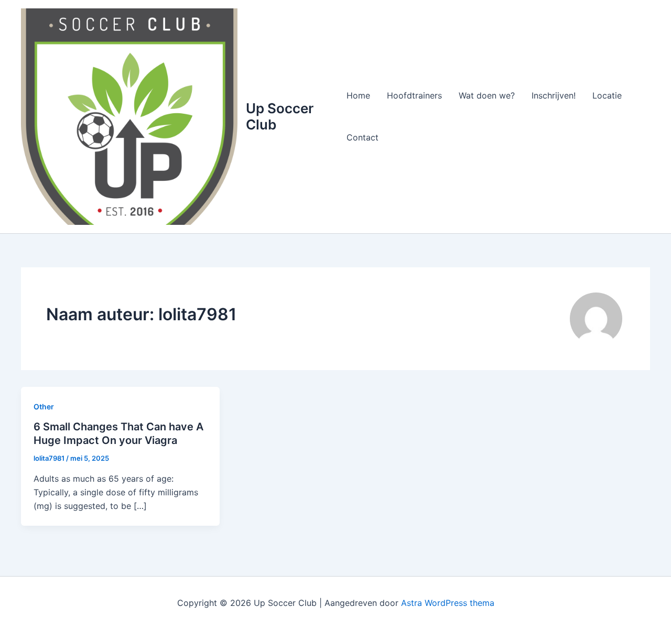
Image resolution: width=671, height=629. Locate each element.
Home (358, 95)
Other (44, 406)
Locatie (607, 95)
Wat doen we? (487, 95)
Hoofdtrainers (414, 95)
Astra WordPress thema (447, 603)
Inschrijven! (554, 95)
